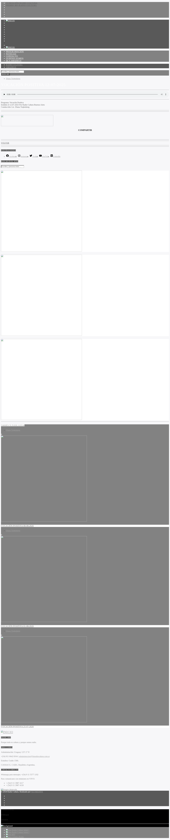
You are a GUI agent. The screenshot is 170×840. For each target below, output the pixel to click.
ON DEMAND (12, 36)
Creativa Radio (18, 837)
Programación (15, 23)
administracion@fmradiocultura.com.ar (34, 756)
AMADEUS (11, 67)
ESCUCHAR (12, 39)
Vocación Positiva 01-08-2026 (17, 626)
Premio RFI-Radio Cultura (21, 5)
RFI (13, 835)
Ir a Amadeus (13, 32)
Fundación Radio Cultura (21, 3)
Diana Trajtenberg (13, 79)
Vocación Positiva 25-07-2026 (17, 727)
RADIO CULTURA (14, 65)
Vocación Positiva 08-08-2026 (17, 526)
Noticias (11, 25)
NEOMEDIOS (37, 792)
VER (8, 41)
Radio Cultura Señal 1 (20, 830)
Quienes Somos (14, 30)
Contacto (12, 27)
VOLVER (5, 143)
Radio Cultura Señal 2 (20, 832)
